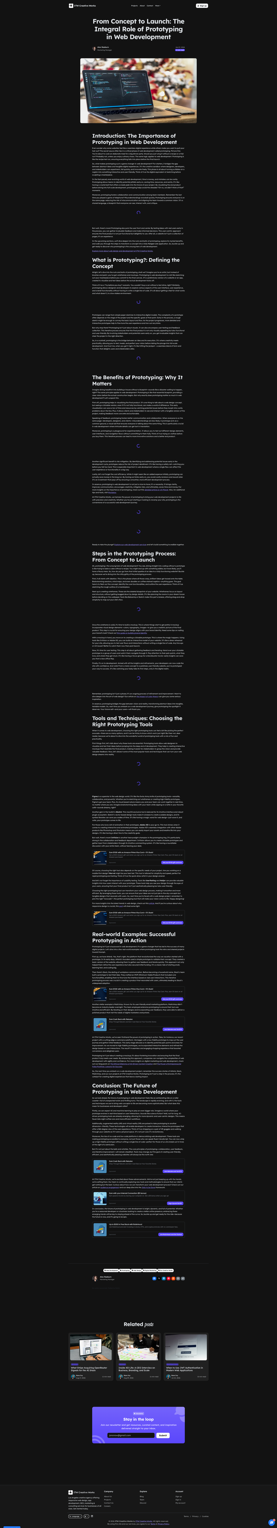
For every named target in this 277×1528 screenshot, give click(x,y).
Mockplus (112, 491)
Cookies (205, 1516)
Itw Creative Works (166, 1267)
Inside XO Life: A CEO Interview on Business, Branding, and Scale (137, 1366)
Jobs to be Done (148, 1184)
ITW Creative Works (144, 1521)
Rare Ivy (79, 1372)
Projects (107, 1500)
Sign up (179, 1496)
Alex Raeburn (103, 47)
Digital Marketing (150, 1267)
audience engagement (109, 1184)
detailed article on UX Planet (156, 488)
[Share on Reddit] (173, 1275)
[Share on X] (159, 1275)
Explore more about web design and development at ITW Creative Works (122, 250)
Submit (163, 1432)
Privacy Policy (163, 1524)
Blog (142, 1496)
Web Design (137, 1267)
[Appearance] (86, 1516)
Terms (186, 1516)
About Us (108, 1496)
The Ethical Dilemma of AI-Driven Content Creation (131, 1061)
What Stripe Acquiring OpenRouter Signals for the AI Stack (89, 1366)
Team (142, 1500)
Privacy (195, 1516)
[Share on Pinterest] (169, 1275)
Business (75, 1361)
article (151, 900)
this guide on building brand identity (132, 631)
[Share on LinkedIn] (164, 1275)
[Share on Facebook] (154, 1275)
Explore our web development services (130, 543)
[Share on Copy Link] (183, 1275)
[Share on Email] (178, 1275)
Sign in (178, 1500)
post (121, 903)
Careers (107, 1506)
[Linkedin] (92, 1516)
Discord (143, 1503)
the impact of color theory (147, 694)
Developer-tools (172, 1361)
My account (180, 1503)
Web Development (112, 1267)
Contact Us (108, 1503)
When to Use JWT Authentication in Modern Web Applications (184, 1366)
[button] (202, 6)
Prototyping (126, 1267)
